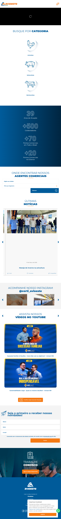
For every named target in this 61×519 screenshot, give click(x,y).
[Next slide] (58, 299)
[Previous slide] (2, 315)
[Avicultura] (30, 45)
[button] (2, 242)
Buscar (34, 190)
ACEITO (43, 514)
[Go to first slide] (58, 315)
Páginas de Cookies (34, 509)
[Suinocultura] (30, 65)
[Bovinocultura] (30, 85)
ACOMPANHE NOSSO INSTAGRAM (30, 289)
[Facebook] (23, 511)
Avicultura (30, 499)
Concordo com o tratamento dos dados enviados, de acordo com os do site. (31, 436)
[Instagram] (26, 511)
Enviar (45, 440)
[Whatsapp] (58, 511)
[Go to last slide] (2, 299)
